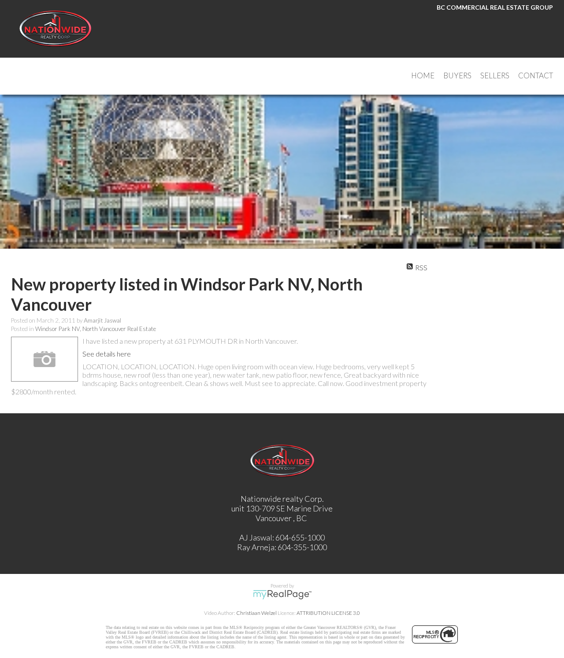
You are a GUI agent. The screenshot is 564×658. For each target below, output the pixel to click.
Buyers (457, 75)
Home (422, 75)
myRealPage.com (282, 594)
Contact (535, 75)
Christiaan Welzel (256, 613)
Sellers (494, 75)
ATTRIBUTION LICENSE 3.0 (328, 613)
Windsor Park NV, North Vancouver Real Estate (95, 328)
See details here (106, 353)
